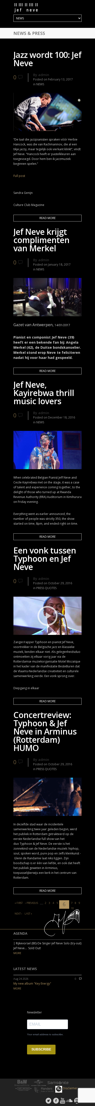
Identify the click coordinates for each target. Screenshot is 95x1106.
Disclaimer (70, 1088)
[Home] (47, 7)
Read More (47, 218)
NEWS (40, 84)
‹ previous (31, 903)
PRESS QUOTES (46, 588)
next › (18, 913)
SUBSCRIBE (41, 1049)
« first (19, 903)
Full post (19, 176)
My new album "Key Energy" (32, 983)
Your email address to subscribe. (45, 1034)
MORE (17, 953)
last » (28, 913)
